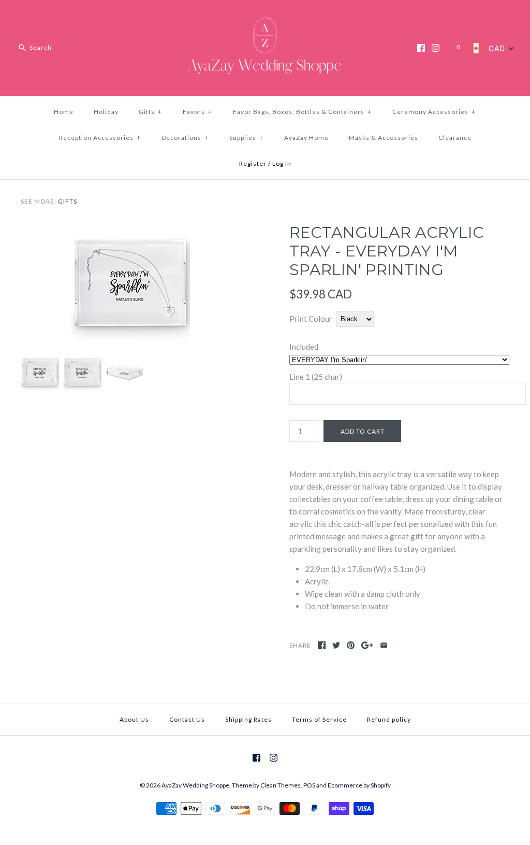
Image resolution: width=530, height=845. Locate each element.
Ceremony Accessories (434, 112)
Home (63, 112)
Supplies (246, 137)
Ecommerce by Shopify (359, 785)
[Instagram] (435, 48)
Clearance (455, 137)
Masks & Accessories (383, 137)
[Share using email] (384, 645)
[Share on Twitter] (336, 645)
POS (309, 785)
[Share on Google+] (367, 645)
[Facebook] (421, 48)
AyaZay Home (306, 137)
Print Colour (310, 318)
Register (253, 163)
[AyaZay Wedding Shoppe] (265, 16)
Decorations (185, 137)
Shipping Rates (248, 719)
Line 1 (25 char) (315, 376)
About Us (134, 719)
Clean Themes (280, 785)
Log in (281, 163)
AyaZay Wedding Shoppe (195, 785)
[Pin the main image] (351, 645)
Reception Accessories (100, 137)
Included (303, 346)
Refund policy (389, 719)
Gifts (150, 112)
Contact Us (187, 719)
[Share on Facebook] (322, 645)
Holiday (106, 112)
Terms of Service (319, 719)
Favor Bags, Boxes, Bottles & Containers (302, 112)
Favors (197, 112)
